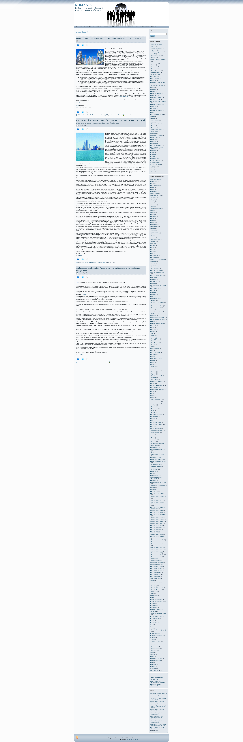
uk (152, 643)
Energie (153, 91)
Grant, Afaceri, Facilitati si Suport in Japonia (157, 702)
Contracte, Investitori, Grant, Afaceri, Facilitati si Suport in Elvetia (158, 706)
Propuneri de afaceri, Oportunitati (156, 468)
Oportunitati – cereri (156, 422)
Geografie (153, 106)
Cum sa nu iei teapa (156, 270)
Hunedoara (154, 341)
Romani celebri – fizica (157, 525)
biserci (153, 212)
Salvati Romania (155, 582)
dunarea (153, 292)
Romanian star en (156, 574)
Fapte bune (154, 313)
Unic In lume (154, 647)
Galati (152, 327)
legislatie (153, 374)
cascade (153, 238)
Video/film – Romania (156, 658)
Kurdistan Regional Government (156, 685)
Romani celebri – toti (156, 553)
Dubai (77, 105)
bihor (152, 210)
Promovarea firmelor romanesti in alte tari (156, 465)
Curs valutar (154, 76)
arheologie (154, 191)
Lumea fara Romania (156, 381)
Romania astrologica (156, 557)
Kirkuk (153, 116)
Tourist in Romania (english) (158, 630)
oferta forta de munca (156, 129)
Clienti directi (154, 63)
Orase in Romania (156, 428)
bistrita (153, 214)
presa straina (154, 445)
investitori (116, 115)
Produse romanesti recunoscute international (157, 453)
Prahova (153, 441)
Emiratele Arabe (87, 115)
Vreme (153, 172)
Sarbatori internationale (157, 588)
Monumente (154, 409)
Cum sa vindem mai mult (157, 275)
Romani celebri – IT (156, 529)
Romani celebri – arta (156, 500)
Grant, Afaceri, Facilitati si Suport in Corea (157, 713)
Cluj (152, 253)
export (153, 310)
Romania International (157, 564)
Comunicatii (154, 67)
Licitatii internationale (156, 376)
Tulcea (153, 637)
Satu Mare (154, 591)
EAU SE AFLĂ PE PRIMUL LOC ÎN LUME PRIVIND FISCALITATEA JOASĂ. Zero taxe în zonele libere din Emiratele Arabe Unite (111, 121)
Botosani (153, 216)
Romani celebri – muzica (157, 542)
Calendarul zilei (155, 232)
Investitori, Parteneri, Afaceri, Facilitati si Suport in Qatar (158, 725)
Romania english (155, 560)
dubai (111, 115)
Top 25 (153, 628)
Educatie (153, 294)
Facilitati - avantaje (97, 262)
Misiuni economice (156, 401)
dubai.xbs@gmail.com (122, 96)
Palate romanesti (155, 432)
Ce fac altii (154, 57)
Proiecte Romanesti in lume (158, 461)
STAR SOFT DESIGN (132, 739)
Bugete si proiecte (156, 55)
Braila (152, 218)
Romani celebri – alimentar (158, 493)
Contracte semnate (156, 70)
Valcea (153, 654)
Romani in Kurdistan (156, 145)
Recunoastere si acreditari (158, 485)
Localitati (153, 377)
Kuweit (153, 368)
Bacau (153, 206)
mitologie (153, 405)
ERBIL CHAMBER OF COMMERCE (157, 678)
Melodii (153, 397)
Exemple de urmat (156, 308)
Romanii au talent (155, 578)
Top (152, 626)
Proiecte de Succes (156, 457)
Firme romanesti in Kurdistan (158, 101)
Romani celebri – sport (157, 551)
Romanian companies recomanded (157, 148)
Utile (152, 168)
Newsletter (154, 128)
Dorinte (153, 87)
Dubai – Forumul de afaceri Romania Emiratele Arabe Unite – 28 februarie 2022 (110, 38)
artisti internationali (156, 195)
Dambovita (154, 277)
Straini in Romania (156, 609)
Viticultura (153, 664)
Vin (152, 662)
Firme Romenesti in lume (157, 319)
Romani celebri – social (157, 549)
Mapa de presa (155, 120)
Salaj (152, 580)
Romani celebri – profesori (158, 544)
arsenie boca (154, 193)
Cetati (152, 247)
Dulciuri (153, 290)
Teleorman (154, 622)
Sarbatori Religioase (156, 590)
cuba (152, 265)
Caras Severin (155, 234)
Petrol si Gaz (154, 137)
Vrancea (153, 668)
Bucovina (153, 222)
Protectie (153, 471)
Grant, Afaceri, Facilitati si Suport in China (157, 721)
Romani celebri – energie (157, 519)
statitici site (154, 607)
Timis (152, 624)
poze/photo (154, 440)
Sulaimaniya (154, 158)
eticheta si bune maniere (157, 302)
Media (153, 122)
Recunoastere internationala (158, 482)
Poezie (153, 438)
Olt (152, 420)
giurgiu (153, 331)
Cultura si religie (155, 74)
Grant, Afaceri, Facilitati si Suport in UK (157, 728)
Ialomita (153, 345)
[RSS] (77, 737)
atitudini (153, 199)
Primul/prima (154, 447)
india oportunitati (155, 352)
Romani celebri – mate (157, 534)
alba (152, 183)
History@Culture (155, 339)
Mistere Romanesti (156, 403)
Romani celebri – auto (157, 502)
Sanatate (153, 150)
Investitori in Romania (157, 358)
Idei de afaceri (155, 348)
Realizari (153, 141)
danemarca (154, 279)
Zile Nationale (155, 670)
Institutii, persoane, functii (157, 110)
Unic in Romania (155, 648)
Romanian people (156, 572)
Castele (153, 241)
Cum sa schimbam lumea (157, 272)
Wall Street (82, 355)
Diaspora (153, 283)
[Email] (87, 44)
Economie (154, 89)
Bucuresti (153, 224)
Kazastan (153, 366)
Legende (153, 372)
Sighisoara (154, 595)
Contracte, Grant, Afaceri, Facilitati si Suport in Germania (157, 718)
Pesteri (153, 434)
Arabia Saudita (155, 185)
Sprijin (153, 156)
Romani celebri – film (156, 523)
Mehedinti (153, 393)
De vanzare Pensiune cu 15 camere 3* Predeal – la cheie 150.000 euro (158, 698)
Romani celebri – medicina (158, 536)
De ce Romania (155, 78)
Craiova (153, 263)
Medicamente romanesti (157, 389)
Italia (152, 364)
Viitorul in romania (156, 660)
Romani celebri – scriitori (157, 547)
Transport (153, 166)
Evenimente (154, 95)
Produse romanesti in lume (158, 449)
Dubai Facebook (80, 103)
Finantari (153, 315)
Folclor (153, 321)
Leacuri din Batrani (156, 370)
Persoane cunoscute (156, 135)
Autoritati (153, 54)
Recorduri (153, 480)
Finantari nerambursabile (157, 317)
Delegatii (153, 80)
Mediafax (83, 294)
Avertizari (153, 205)
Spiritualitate (154, 605)
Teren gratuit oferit (156, 164)
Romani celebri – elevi (157, 517)
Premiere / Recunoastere (157, 443)
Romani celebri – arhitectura (158, 496)
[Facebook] (78, 44)
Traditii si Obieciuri (156, 633)
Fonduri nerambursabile (157, 104)
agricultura (154, 181)
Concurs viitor (154, 255)
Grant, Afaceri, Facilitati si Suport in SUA (157, 710)
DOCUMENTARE (155, 288)
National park (154, 416)
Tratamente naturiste (156, 635)
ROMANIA (83, 5)
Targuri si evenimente (156, 616)
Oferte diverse (155, 131)
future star (153, 325)
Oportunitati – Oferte (156, 424)
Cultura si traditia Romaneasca (155, 267)
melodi (153, 395)
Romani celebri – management (155, 532)
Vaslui (152, 656)
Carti (152, 236)
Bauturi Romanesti (156, 208)
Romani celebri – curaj (157, 510)
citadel (153, 251)
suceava (153, 611)
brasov (153, 220)
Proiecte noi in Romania (157, 459)
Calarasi (153, 230)
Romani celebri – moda (157, 540)
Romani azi (154, 491)
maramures (154, 387)
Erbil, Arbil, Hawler (156, 93)
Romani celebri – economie (158, 514)
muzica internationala (156, 414)
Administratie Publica (156, 48)
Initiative (153, 354)
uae (120, 115)
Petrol (152, 436)
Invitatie (153, 360)
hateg (152, 337)
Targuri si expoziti (155, 160)
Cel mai (153, 245)
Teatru (153, 620)
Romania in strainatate (157, 562)
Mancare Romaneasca (157, 385)
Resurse (153, 489)
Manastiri (153, 383)
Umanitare (154, 645)
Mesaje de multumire (156, 399)
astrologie (153, 197)
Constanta (154, 257)
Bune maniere (155, 226)
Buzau (153, 228)
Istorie (152, 112)
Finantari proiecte (155, 99)
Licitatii (153, 118)
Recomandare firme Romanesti (156, 478)
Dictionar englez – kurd (157, 85)
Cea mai (153, 243)
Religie (153, 487)
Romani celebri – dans (157, 512)
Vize (152, 170)
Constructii (154, 69)
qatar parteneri (155, 475)
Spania (153, 603)
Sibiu (152, 593)
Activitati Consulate (156, 179)
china (152, 249)
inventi (153, 356)
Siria (152, 597)
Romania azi (154, 558)
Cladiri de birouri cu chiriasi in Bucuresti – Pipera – (159, 694)
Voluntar (153, 666)
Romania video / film (156, 568)
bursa (80, 255)
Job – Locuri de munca (157, 114)
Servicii (153, 152)
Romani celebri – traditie (157, 555)
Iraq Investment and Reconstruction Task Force (158, 682)
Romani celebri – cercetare (158, 504)
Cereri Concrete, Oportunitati (158, 59)
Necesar (153, 126)
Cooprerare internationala (158, 259)
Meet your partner (155, 124)
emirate (153, 296)
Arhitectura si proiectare (157, 52)
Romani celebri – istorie (157, 527)
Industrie (153, 108)
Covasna (153, 261)
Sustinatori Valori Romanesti (158, 613)
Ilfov (152, 350)
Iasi (152, 346)
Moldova (153, 407)
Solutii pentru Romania (101, 362)
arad (152, 187)
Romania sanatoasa (156, 566)
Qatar (93, 362)
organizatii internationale (157, 430)
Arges (152, 189)
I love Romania (155, 343)
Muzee (153, 412)
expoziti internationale (157, 312)
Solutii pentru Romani (157, 599)
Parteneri (153, 133)
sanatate (153, 584)
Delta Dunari (154, 281)
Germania (153, 329)
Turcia (153, 639)
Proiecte (153, 139)
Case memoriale (155, 239)
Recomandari (154, 143)
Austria (153, 201)
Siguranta (153, 154)
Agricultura (154, 50)
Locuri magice (155, 379)
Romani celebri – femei (157, 521)
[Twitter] (82, 44)
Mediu (153, 391)
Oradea (153, 426)
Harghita (153, 335)
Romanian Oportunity (156, 570)
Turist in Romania (155, 641)
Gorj (152, 333)
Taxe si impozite (155, 162)
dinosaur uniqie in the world (158, 285)
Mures (153, 410)
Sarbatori (153, 586)
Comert (153, 65)
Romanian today (155, 576)
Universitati (154, 650)
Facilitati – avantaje (156, 97)
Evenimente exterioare (98, 115)
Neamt (153, 418)
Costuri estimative (156, 72)
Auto (152, 203)
